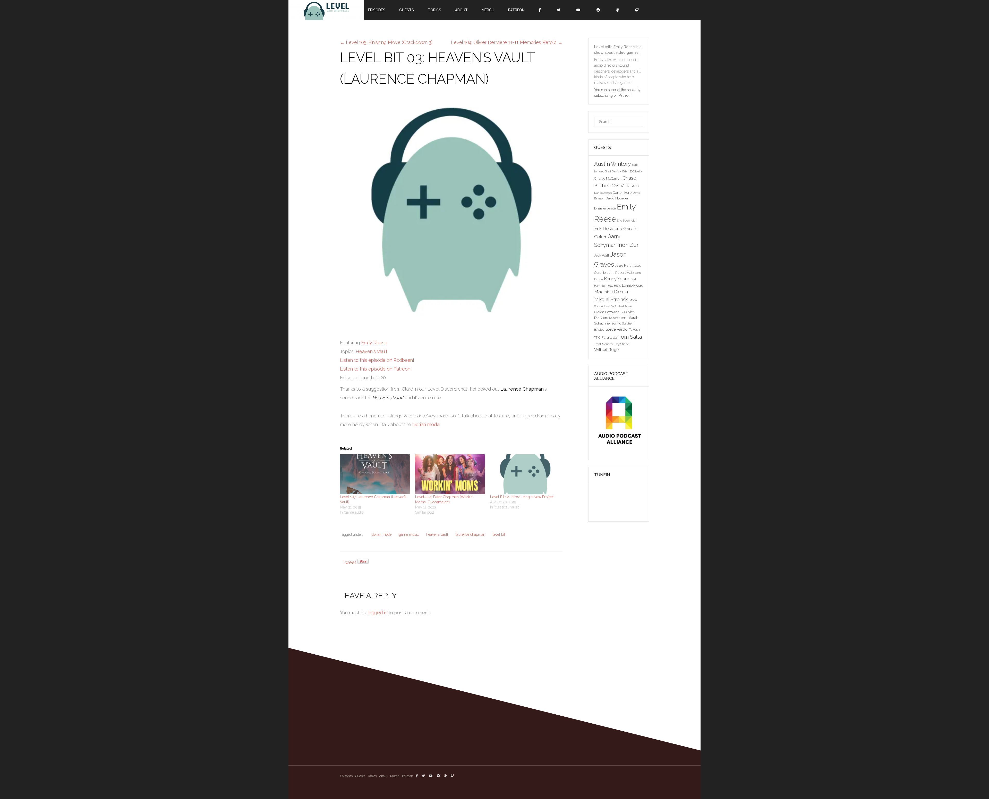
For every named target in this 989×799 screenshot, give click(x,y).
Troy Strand (621, 344)
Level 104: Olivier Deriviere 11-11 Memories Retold (506, 42)
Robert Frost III (618, 317)
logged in (377, 612)
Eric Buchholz (626, 220)
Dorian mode (426, 424)
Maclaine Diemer (611, 291)
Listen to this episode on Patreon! (376, 369)
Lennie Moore (632, 285)
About (383, 776)
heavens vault (437, 534)
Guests (360, 776)
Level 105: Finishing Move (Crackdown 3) (386, 42)
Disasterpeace (605, 208)
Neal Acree (625, 306)
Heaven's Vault (371, 351)
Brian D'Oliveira (632, 171)
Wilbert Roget (607, 349)
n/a (614, 306)
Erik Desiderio (608, 228)
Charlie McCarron (607, 178)
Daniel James (603, 192)
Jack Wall (601, 255)
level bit (499, 534)
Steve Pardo (617, 329)
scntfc (616, 323)
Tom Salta (630, 337)
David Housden (617, 198)
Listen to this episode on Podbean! (377, 360)
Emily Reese (374, 342)
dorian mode (381, 534)
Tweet (349, 562)
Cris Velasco (625, 185)
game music (409, 534)
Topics (372, 776)
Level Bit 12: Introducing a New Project (522, 497)
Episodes (346, 776)
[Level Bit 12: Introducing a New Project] (525, 474)
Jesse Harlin (624, 265)
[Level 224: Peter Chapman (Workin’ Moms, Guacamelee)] (450, 474)
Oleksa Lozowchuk (608, 312)
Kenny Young (617, 278)
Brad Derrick (613, 171)
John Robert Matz (620, 272)
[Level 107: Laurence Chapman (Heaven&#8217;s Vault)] (375, 474)
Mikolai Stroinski (611, 299)
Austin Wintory (612, 164)
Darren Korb (622, 192)
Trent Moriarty (603, 344)
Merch (394, 776)
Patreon (407, 776)
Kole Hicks (614, 285)
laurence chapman (470, 534)
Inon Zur (628, 245)
